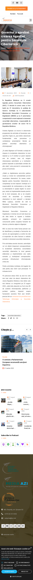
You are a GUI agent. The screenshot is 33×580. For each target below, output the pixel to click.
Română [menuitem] (12, 14)
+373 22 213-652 (10, 514)
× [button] (31, 548)
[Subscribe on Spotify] (8, 444)
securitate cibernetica (14, 315)
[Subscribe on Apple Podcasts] (3, 444)
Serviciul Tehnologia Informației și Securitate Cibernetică (16, 299)
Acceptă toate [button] (9, 571)
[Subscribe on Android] (13, 444)
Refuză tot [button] (24, 571)
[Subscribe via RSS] (27, 444)
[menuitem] (12, 14)
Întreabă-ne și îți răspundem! (16, 8)
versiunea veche (8, 534)
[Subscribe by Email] (17, 444)
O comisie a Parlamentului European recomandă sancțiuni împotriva (14, 362)
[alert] (16, 563)
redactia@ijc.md (10, 518)
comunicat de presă (18, 296)
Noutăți (23, 93)
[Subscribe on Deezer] (22, 444)
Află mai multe (5, 559)
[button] (26, 329)
